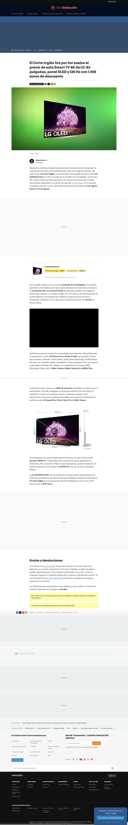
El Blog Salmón (108, 784)
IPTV (68, 728)
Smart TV (51, 752)
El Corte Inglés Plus (54, 578)
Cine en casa (34, 755)
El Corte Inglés (48, 566)
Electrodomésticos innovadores (36, 742)
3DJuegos (30, 784)
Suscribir (96, 743)
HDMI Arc (75, 728)
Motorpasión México (77, 808)
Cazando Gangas (33, 14)
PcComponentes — (76, 271)
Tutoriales (33, 746)
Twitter (49, 84)
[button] (41, 160)
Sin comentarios (37, 84)
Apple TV (28, 50)
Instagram (84, 759)
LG (35, 50)
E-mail (55, 84)
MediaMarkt (58, 50)
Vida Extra (30, 787)
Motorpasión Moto (79, 787)
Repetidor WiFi (42, 50)
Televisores (40, 612)
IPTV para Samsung (106, 728)
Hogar (50, 741)
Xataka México (16, 808)
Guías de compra (17, 14)
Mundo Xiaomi (16, 796)
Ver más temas (17, 760)
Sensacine (46, 784)
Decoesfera (92, 787)
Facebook (46, 84)
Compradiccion (93, 790)
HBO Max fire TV (30, 728)
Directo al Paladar (63, 784)
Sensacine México (48, 808)
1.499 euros (77, 183)
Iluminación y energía (18, 746)
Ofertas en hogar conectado (52, 14)
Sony (50, 50)
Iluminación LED (35, 752)
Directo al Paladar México (63, 808)
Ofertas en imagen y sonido (76, 14)
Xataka (14, 784)
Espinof (45, 787)
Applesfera (15, 790)
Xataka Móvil (16, 787)
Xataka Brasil (16, 811)
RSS (88, 759)
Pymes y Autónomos (107, 787)
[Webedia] (112, 1)
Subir (111, 776)
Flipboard (52, 84)
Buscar (112, 768)
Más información (78, 823)
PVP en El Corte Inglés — (55, 271)
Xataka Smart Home (16, 793)
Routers (14, 755)
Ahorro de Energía (17, 752)
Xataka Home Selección (64, 7)
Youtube (80, 759)
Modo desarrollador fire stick (89, 728)
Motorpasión (77, 784)
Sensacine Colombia (46, 811)
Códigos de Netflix (59, 728)
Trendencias (92, 784)
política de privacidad (91, 747)
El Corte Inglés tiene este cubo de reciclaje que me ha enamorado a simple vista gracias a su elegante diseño (55, 723)
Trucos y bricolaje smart (53, 747)
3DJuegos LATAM (32, 808)
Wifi (49, 755)
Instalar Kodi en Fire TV (44, 728)
